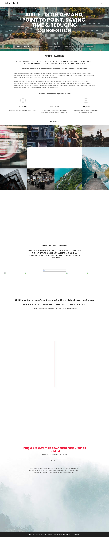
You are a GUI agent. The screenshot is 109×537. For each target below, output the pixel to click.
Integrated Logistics (78, 304)
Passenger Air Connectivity (54, 304)
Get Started (54, 461)
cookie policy (67, 534)
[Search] (101, 3)
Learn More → (54, 121)
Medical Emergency (31, 304)
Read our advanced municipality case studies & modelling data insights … (54, 308)
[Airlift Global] (11, 4)
